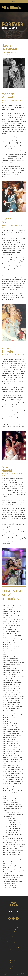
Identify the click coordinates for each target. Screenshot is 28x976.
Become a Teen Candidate (14, 955)
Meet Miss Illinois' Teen (14, 948)
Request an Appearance (10, 940)
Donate (14, 967)
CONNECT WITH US (14, 911)
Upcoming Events (14, 930)
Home (14, 926)
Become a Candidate (14, 932)
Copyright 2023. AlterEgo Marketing (14, 974)
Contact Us (14, 965)
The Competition (14, 928)
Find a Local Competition (14, 962)
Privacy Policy (14, 969)
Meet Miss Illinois (14, 937)
